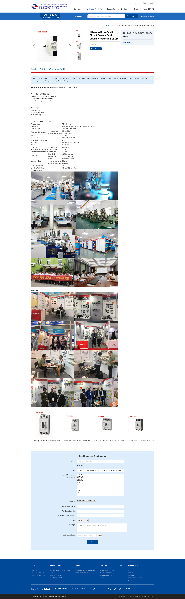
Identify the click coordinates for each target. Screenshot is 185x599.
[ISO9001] (100, 474)
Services (77, 9)
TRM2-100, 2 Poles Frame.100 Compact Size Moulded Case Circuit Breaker (152, 441)
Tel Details (47, 589)
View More (127, 42)
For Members (34, 570)
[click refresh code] (99, 535)
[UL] (100, 489)
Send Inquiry (96, 49)
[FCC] (100, 487)
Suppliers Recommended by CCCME (60, 570)
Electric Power (117, 25)
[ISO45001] (100, 478)
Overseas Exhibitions (106, 572)
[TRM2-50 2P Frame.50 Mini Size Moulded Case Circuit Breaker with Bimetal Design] (76, 424)
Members (52, 572)
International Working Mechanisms (85, 570)
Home (108, 25)
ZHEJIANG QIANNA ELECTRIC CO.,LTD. (137, 33)
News (135, 9)
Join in (137, 3)
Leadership (131, 575)
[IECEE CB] (100, 481)
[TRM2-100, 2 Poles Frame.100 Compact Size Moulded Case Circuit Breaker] (139, 424)
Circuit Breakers (148, 25)
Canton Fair (103, 577)
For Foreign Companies (37, 572)
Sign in (130, 3)
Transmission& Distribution (132, 25)
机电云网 (152, 3)
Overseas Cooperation (81, 572)
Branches (131, 572)
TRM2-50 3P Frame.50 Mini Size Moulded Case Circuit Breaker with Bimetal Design (123, 441)
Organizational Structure (135, 577)
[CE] (100, 484)
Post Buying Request (147, 16)
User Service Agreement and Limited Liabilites (54, 596)
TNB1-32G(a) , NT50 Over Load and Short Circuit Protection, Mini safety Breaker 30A (60, 441)
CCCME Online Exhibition (107, 570)
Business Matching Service (57, 575)
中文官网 (144, 3)
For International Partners (38, 575)
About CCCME (148, 9)
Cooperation (111, 9)
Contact (130, 580)
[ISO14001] (100, 476)
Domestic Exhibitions (106, 575)
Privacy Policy (35, 596)
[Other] (100, 490)
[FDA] (100, 482)
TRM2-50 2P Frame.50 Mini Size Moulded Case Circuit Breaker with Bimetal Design (91, 441)
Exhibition (125, 9)
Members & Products (94, 9)
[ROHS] (100, 486)
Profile (130, 570)
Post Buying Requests (56, 577)
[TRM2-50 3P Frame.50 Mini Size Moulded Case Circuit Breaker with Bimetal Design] (107, 424)
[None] (100, 492)
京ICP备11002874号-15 (148, 596)
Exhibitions (104, 565)
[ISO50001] (100, 479)
